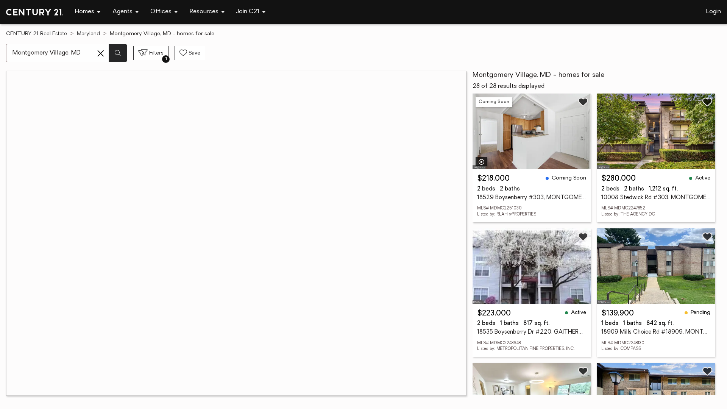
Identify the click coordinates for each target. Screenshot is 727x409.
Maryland (88, 34)
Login (713, 12)
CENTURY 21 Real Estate (36, 34)
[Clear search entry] (100, 53)
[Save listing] (583, 101)
